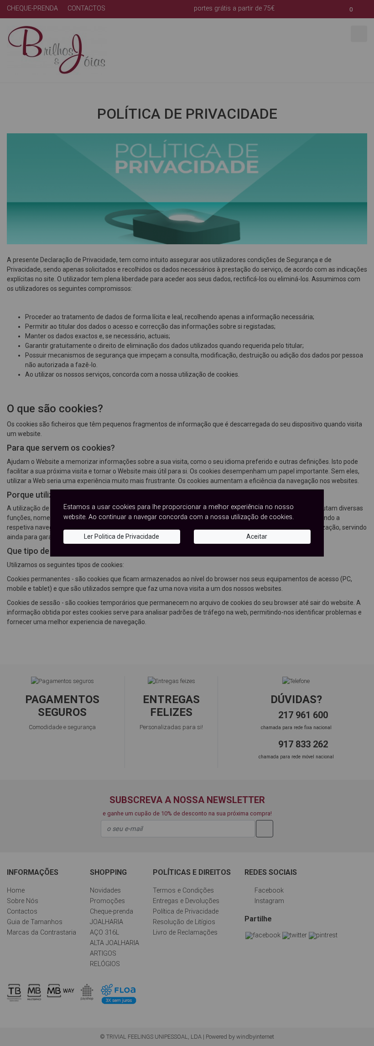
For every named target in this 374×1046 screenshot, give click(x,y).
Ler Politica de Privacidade (121, 536)
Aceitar (256, 536)
